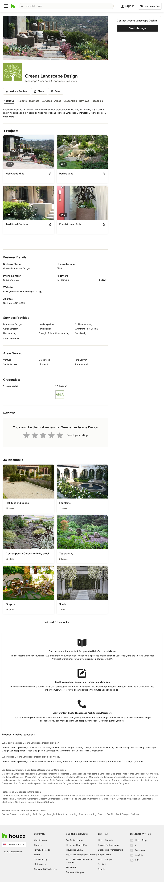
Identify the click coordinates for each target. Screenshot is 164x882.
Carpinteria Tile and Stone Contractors (81, 798)
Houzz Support (105, 859)
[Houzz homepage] (13, 6)
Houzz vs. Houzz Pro (76, 845)
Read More (8, 116)
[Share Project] (50, 173)
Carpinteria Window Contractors (90, 795)
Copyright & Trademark (45, 869)
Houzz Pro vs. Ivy (74, 850)
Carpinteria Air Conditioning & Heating (121, 798)
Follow (102, 280)
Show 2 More (9, 338)
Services (47, 100)
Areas (57, 100)
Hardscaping (25, 814)
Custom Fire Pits (106, 814)
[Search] (22, 6)
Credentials (70, 100)
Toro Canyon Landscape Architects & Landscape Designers (43, 783)
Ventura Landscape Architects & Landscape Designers (101, 783)
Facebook (140, 850)
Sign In (101, 869)
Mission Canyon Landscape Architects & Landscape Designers (56, 777)
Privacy (37, 850)
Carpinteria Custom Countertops (43, 798)
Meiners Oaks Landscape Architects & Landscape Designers (91, 773)
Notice (47, 850)
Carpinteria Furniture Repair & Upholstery (35, 802)
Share (41, 91)
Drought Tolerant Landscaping (62, 814)
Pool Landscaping (87, 814)
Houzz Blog (141, 840)
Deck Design (122, 814)
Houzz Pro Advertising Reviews (81, 854)
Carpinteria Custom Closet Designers (127, 795)
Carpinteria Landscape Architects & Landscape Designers (30, 773)
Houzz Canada (105, 840)
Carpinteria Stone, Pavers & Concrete (20, 795)
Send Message (137, 28)
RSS (137, 860)
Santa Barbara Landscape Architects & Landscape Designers (79, 780)
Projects (22, 100)
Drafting (135, 814)
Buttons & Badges (75, 872)
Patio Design (39, 814)
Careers (38, 845)
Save (57, 91)
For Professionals (74, 840)
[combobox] (66, 6)
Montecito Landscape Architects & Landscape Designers (117, 777)
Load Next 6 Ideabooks (55, 622)
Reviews (84, 100)
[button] (6, 6)
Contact (102, 864)
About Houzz (40, 840)
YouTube (139, 855)
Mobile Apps (40, 864)
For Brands (71, 867)
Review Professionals (108, 845)
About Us (9, 100)
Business (34, 100)
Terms (37, 854)
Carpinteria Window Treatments (57, 795)
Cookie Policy (40, 859)
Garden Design (9, 814)
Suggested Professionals (110, 850)
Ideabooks (97, 100)
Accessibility (104, 854)
